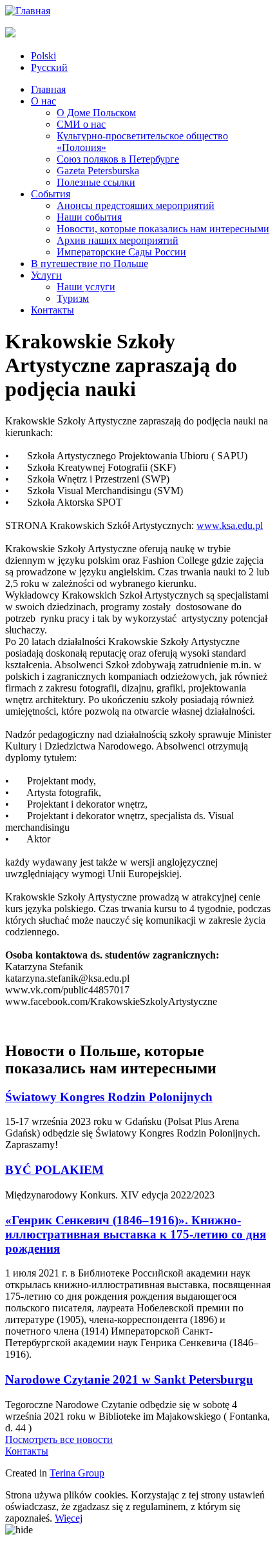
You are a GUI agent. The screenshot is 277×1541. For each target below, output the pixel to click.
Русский (49, 67)
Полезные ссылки (96, 182)
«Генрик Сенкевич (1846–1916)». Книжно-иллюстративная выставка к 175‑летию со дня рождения (135, 1234)
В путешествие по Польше (89, 263)
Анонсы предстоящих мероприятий (136, 205)
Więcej (68, 1518)
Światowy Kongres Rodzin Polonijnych (109, 1097)
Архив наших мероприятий (117, 240)
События (50, 193)
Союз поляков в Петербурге (118, 159)
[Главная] (27, 10)
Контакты (52, 309)
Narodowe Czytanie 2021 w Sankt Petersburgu (129, 1379)
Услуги (46, 275)
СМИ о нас (81, 124)
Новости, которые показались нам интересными (163, 228)
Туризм (73, 298)
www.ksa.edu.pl (229, 525)
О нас (43, 100)
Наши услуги (86, 286)
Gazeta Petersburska (98, 170)
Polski (43, 55)
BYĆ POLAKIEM (54, 1170)
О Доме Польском (96, 112)
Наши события (89, 217)
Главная (48, 89)
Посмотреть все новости (59, 1439)
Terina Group (77, 1472)
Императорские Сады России (121, 251)
